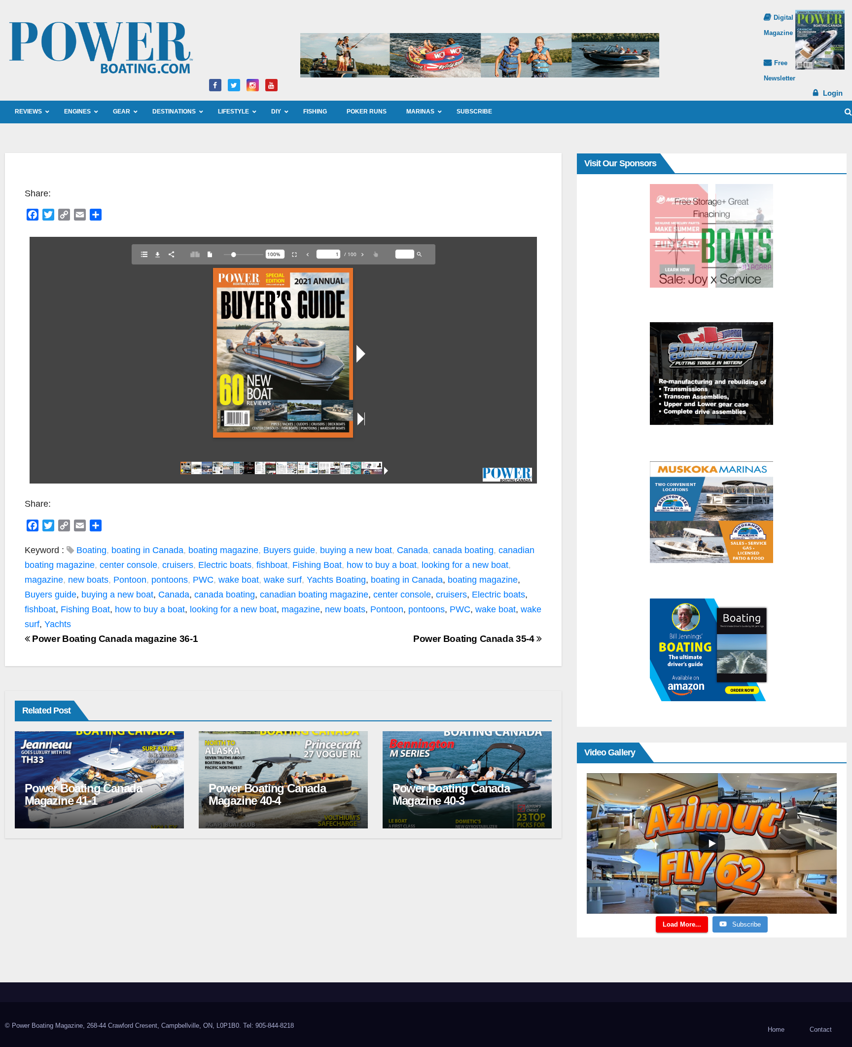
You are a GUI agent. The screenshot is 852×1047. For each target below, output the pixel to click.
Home (776, 1029)
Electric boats (224, 565)
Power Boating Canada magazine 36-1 (114, 639)
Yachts (320, 580)
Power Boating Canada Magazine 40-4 (267, 794)
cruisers (177, 565)
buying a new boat (356, 550)
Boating (91, 550)
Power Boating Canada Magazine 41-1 (83, 794)
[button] (848, 112)
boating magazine (223, 550)
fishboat (271, 565)
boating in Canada (147, 550)
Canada (412, 550)
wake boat (238, 580)
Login (833, 93)
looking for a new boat (465, 565)
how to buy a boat (382, 565)
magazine (44, 580)
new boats (88, 580)
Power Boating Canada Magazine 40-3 (451, 794)
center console (128, 565)
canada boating (463, 550)
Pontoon (129, 580)
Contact (821, 1029)
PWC (203, 580)
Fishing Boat (317, 565)
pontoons (169, 580)
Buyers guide (289, 550)
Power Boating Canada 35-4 (474, 639)
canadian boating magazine (314, 594)
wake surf (283, 580)
